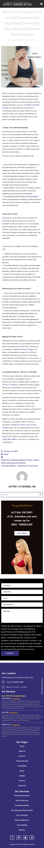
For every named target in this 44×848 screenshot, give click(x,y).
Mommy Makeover (22, 820)
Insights (22, 776)
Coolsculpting (22, 825)
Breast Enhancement (22, 795)
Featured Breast (22, 761)
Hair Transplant (22, 815)
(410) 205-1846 (9, 439)
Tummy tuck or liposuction (27, 466)
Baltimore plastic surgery (29, 460)
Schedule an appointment (42, 686)
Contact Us (22, 786)
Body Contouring (22, 800)
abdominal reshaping (9, 460)
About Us (22, 751)
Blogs (6, 454)
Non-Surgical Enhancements (22, 810)
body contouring (7, 463)
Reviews (22, 781)
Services (22, 756)
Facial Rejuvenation (22, 805)
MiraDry (22, 830)
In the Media (22, 766)
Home (22, 746)
